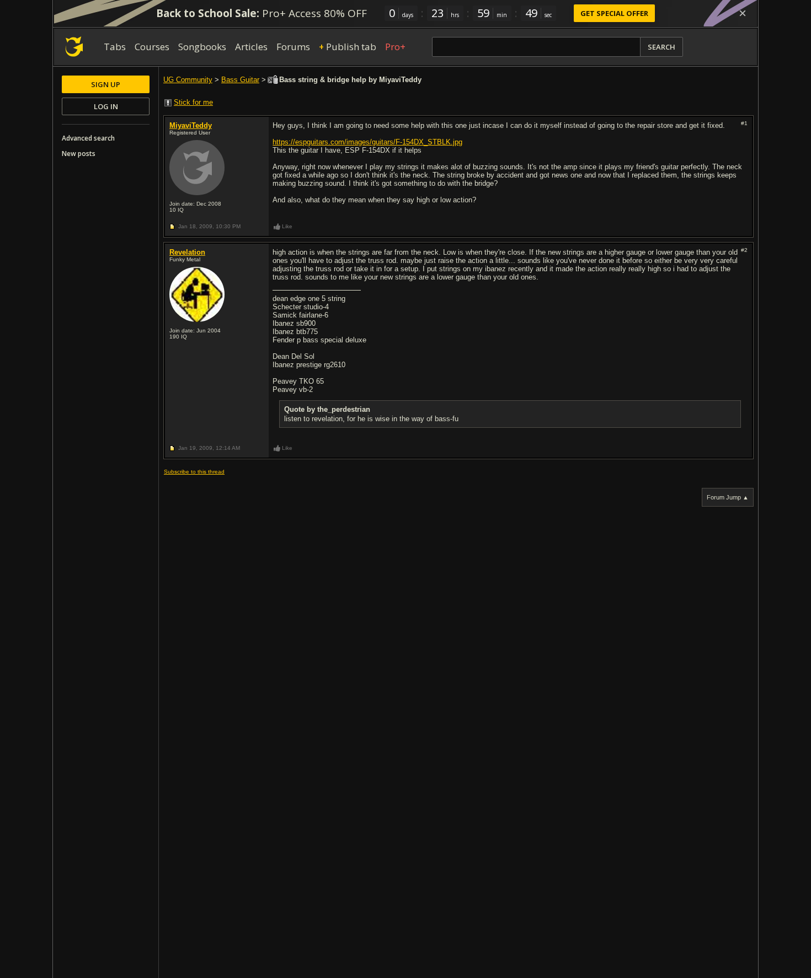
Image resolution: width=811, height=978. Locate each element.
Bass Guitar (240, 80)
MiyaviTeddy (190, 125)
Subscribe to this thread (194, 472)
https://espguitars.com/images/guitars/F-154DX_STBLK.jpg (367, 142)
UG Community (187, 80)
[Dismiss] (742, 13)
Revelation (187, 252)
